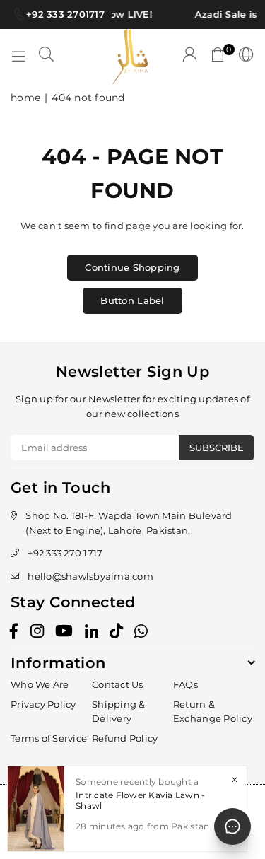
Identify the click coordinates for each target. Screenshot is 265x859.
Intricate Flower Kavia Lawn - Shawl (141, 800)
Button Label (132, 300)
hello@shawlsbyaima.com (90, 576)
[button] (218, 56)
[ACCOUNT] (190, 56)
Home (25, 97)
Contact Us (117, 684)
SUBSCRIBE (216, 447)
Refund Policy (125, 738)
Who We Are (40, 684)
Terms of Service (49, 738)
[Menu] (18, 56)
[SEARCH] (47, 56)
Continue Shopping (132, 267)
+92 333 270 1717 (65, 553)
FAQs (185, 684)
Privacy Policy (43, 704)
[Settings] (243, 56)
